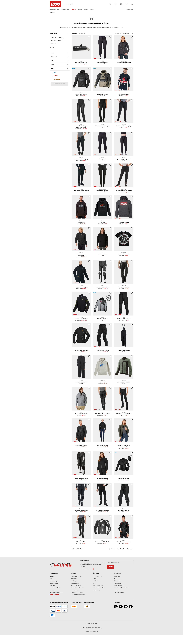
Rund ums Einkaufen (98, 585)
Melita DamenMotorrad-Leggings (81, 190)
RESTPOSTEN (57, 79)
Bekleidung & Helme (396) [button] (57, 37)
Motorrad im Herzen (76, 585)
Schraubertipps (75, 583)
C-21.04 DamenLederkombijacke (123, 541)
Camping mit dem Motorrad (78, 594)
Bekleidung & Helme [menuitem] (54, 9)
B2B (51, 578)
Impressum (117, 576)
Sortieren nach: (118, 33)
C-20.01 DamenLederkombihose (102, 413)
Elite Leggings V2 (102, 159)
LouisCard (52, 590)
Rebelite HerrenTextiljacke (81, 94)
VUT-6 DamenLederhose (81, 541)
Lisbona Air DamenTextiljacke (123, 382)
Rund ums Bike (75, 590)
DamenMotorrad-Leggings (102, 190)
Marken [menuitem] (80, 9)
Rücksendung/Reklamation (56, 592)
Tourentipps (74, 578)
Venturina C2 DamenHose (81, 382)
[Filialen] (115, 4)
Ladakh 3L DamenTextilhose (102, 350)
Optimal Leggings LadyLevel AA (124, 159)
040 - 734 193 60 (62, 565)
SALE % (55, 75)
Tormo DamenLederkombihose (102, 287)
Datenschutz (117, 581)
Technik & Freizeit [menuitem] (65, 9)
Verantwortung (96, 590)
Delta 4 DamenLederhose (123, 510)
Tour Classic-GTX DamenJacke (81, 350)
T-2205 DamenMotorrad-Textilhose (124, 413)
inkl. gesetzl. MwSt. (91, 627)
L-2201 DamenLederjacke (81, 445)
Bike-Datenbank (54, 583)
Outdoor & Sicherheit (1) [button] (57, 40)
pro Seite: (81, 33)
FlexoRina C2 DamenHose (124, 350)
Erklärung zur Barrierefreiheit (121, 587)
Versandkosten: (84, 628)
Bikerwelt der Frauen (76, 576)
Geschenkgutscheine (55, 587)
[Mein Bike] (121, 4)
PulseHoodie (102, 222)
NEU (55, 72)
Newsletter (52, 585)
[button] (110, 4)
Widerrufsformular (118, 585)
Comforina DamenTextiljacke (81, 287)
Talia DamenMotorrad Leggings (102, 126)
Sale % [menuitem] (74, 9)
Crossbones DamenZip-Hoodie (124, 62)
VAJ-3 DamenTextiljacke (102, 478)
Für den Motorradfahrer (77, 592)
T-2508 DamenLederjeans (123, 287)
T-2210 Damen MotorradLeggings (123, 126)
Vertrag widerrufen (54, 594)
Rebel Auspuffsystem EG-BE (81, 62)
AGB (115, 578)
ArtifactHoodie (81, 222)
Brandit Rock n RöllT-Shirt (123, 254)
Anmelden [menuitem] (130, 9)
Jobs (94, 583)
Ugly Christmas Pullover (124, 94)
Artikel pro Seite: (76, 549)
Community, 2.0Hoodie (124, 222)
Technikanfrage (54, 581)
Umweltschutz (117, 590)
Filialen (94, 578)
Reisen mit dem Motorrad (77, 587)
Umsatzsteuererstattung (99, 587)
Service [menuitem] (92, 9)
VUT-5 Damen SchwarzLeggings (81, 159)
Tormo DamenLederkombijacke (102, 541)
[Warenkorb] (131, 4)
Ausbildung (95, 581)
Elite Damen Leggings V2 (102, 62)
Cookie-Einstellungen (119, 592)
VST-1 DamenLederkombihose (102, 510)
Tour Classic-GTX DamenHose (123, 318)
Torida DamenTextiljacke (123, 478)
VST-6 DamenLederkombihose (81, 510)
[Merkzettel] (126, 4)
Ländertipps (74, 581)
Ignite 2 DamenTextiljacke (102, 445)
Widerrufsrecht (117, 583)
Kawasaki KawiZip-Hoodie (81, 413)
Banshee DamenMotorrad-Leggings (124, 190)
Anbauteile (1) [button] (54, 43)
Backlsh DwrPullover (102, 254)
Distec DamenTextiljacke (102, 318)
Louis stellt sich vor (97, 576)
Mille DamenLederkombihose (81, 478)
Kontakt (52, 576)
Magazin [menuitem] (86, 9)
